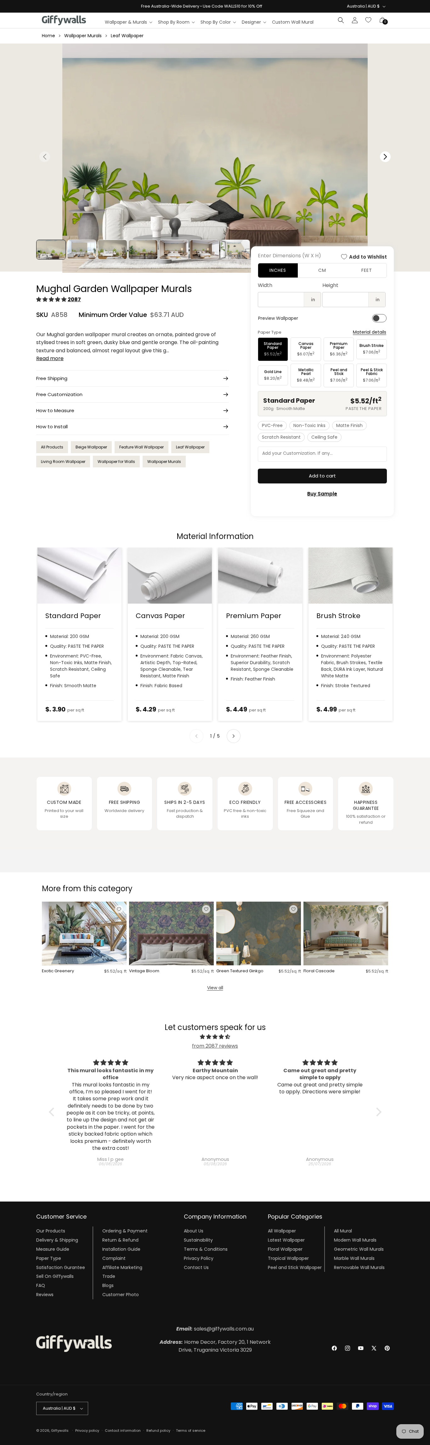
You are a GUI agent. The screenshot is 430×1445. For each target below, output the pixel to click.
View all (215, 988)
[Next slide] (233, 736)
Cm (322, 270)
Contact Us (196, 1267)
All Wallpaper (282, 1231)
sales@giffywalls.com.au (215, 1328)
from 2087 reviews (215, 1046)
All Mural (343, 1231)
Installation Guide (121, 1249)
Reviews (45, 1294)
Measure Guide (52, 1249)
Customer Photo (120, 1294)
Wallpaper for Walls (116, 461)
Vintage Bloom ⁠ (144, 971)
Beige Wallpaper (91, 447)
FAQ (40, 1285)
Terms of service (190, 1430)
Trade (108, 1276)
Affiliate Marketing (122, 1267)
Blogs (108, 1285)
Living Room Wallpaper (63, 461)
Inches (277, 270)
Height (330, 285)
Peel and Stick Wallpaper (295, 1267)
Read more (50, 358)
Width (265, 285)
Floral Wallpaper (285, 1249)
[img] (215, 1037)
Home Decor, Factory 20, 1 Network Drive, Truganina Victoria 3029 (215, 1346)
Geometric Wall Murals (359, 1249)
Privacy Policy (198, 1258)
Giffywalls (60, 1430)
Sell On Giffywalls (55, 1276)
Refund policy (158, 1430)
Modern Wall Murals (355, 1240)
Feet (366, 270)
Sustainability (198, 1240)
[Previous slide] (196, 736)
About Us (193, 1231)
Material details (369, 332)
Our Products (50, 1231)
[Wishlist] (369, 20)
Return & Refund (120, 1240)
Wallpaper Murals (83, 35)
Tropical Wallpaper (288, 1258)
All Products (52, 447)
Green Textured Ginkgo (239, 971)
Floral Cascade (319, 971)
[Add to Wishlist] (119, 909)
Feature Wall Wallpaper (141, 447)
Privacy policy (87, 1430)
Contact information (123, 1430)
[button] (128, 22)
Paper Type (48, 1258)
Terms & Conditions (206, 1249)
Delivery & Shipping (57, 1240)
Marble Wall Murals (354, 1258)
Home (48, 35)
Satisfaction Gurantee (60, 1267)
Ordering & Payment (125, 1231)
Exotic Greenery (58, 971)
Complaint (114, 1258)
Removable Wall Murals (359, 1267)
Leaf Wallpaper (127, 35)
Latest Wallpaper (286, 1240)
